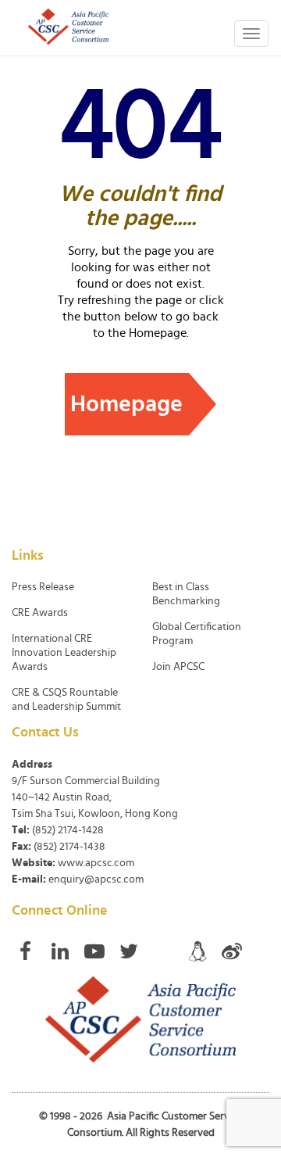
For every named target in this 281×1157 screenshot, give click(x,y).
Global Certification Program (196, 634)
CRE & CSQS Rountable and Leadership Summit (66, 699)
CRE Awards (40, 612)
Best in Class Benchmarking (186, 594)
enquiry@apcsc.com (96, 879)
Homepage (126, 404)
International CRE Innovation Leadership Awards (64, 652)
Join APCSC (178, 666)
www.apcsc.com (96, 863)
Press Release (43, 587)
